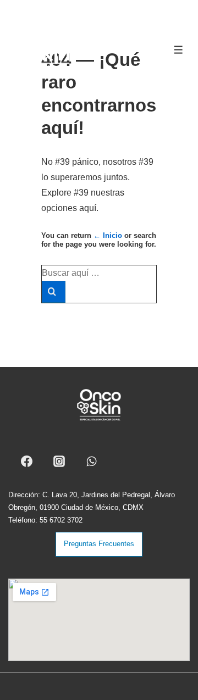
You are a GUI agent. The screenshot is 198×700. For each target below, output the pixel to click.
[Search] (53, 292)
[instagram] (61, 461)
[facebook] (28, 461)
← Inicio (108, 235)
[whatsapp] (93, 461)
